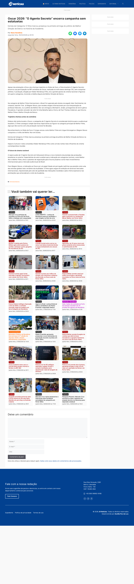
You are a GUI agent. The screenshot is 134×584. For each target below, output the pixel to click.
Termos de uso (38, 513)
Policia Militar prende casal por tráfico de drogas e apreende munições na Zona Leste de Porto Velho (73, 276)
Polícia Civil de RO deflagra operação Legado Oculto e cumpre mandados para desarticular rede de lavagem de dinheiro (46, 368)
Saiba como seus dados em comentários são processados (60, 461)
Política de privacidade (23, 513)
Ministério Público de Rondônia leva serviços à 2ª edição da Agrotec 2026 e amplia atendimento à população (19, 336)
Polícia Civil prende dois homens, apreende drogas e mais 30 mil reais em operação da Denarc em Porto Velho (73, 367)
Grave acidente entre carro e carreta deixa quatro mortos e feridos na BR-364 (19, 366)
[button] (122, 4)
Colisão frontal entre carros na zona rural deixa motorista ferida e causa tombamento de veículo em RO (47, 245)
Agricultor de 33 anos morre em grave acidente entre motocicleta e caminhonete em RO (73, 245)
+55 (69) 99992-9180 (94, 493)
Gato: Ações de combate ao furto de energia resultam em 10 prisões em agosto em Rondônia (73, 305)
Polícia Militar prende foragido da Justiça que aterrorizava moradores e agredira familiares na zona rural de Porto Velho (73, 336)
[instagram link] (88, 498)
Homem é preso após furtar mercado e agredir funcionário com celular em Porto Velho (19, 275)
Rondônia (72, 4)
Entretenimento (15, 181)
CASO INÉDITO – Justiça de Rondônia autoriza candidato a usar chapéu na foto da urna (46, 216)
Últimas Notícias (58, 4)
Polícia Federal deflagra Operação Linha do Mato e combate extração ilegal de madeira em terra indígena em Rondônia (20, 306)
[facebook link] (91, 498)
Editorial (112, 4)
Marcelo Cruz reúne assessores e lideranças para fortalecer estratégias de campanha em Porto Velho (47, 399)
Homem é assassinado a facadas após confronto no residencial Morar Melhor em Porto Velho (73, 216)
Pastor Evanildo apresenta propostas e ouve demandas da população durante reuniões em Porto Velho (46, 336)
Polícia (91, 4)
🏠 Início (46, 4)
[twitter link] (85, 498)
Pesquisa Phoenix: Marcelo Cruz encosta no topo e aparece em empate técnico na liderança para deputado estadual (73, 399)
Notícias (66, 301)
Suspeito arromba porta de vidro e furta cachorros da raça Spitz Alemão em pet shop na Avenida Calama (20, 399)
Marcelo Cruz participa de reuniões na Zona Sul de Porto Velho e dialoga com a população (20, 216)
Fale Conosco (12, 496)
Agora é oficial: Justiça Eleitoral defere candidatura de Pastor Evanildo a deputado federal (46, 305)
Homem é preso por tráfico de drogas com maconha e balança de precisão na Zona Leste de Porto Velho (46, 276)
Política (82, 4)
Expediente (102, 4)
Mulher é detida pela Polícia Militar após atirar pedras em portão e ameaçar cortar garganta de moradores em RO (20, 245)
